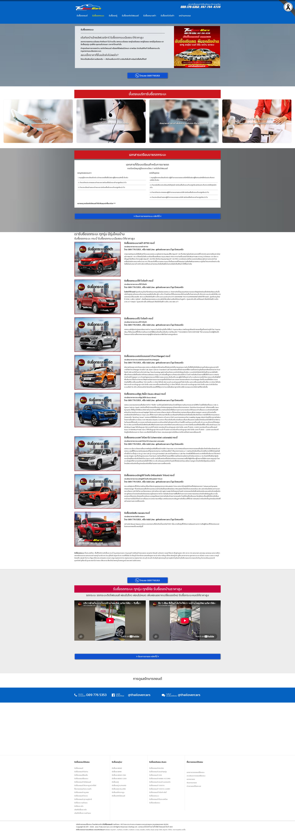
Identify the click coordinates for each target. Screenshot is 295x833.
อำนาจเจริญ (205, 558)
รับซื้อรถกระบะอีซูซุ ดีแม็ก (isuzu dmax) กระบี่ (145, 394)
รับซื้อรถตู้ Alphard (119, 785)
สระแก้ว (150, 558)
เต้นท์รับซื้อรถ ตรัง (80, 809)
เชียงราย (104, 560)
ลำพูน (91, 558)
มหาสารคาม (185, 555)
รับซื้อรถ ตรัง (78, 806)
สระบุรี (144, 558)
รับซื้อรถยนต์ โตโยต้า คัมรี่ (158, 792)
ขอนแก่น (149, 553)
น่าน (106, 555)
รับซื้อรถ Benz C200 (119, 778)
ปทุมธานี (116, 555)
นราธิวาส (102, 555)
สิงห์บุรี (155, 558)
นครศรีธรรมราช (79, 555)
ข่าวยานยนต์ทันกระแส (194, 786)
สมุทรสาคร (138, 558)
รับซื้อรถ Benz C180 (119, 775)
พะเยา (156, 555)
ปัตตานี (138, 555)
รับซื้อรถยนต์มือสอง (81, 778)
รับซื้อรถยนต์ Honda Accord (159, 778)
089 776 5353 (134, 249)
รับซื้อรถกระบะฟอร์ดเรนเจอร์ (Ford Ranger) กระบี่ (147, 356)
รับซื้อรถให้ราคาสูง (118, 792)
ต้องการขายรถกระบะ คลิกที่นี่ (147, 216)
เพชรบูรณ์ (122, 560)
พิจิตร (169, 555)
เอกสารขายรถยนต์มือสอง (195, 772)
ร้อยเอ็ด (77, 558)
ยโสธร (202, 555)
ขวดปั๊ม (183, 830)
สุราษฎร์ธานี (170, 558)
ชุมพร (180, 553)
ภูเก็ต (179, 555)
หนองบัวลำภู (196, 558)
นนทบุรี (96, 555)
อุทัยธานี (83, 560)
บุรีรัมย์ (110, 555)
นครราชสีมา (216, 553)
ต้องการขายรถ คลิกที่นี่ (147, 656)
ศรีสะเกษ (97, 558)
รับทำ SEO (169, 827)
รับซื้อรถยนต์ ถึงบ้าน (81, 771)
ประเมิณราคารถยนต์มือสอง (196, 776)
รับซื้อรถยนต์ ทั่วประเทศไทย (158, 799)
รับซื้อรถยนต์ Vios (155, 775)
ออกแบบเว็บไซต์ (143, 827)
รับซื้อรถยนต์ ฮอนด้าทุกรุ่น (158, 771)
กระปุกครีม (178, 830)
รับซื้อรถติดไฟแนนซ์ (130, 15)
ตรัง (183, 553)
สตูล (113, 558)
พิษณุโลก (174, 555)
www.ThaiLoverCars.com (104, 827)
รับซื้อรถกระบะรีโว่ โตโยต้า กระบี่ (138, 318)
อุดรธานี (212, 558)
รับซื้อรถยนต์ (82, 15)
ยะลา (197, 555)
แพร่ (130, 560)
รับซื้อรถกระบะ (98, 15)
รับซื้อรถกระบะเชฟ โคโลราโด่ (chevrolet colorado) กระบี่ (150, 437)
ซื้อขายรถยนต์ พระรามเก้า (82, 789)
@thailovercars (163, 249)
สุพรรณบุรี (162, 558)
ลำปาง (87, 558)
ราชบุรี (216, 555)
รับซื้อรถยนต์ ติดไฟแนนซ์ (82, 782)
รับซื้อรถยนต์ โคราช (81, 796)
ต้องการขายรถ (192, 783)
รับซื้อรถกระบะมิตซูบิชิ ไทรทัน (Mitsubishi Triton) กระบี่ (149, 475)
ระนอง (207, 555)
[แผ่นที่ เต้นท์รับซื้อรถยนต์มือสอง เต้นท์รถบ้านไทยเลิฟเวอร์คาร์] (147, 728)
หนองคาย (188, 558)
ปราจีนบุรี (133, 555)
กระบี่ (111, 553)
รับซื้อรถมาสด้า (149, 15)
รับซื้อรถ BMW (117, 771)
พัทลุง (164, 555)
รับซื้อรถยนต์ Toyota (157, 785)
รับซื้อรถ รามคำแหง (80, 803)
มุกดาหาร (193, 555)
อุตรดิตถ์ (77, 560)
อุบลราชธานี (91, 560)
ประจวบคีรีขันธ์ (124, 555)
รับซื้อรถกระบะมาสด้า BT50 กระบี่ (139, 243)
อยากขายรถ (191, 779)
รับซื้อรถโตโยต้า (167, 15)
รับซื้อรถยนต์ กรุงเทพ (81, 792)
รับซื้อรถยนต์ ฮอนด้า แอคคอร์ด (159, 782)
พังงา (160, 555)
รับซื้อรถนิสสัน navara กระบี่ (137, 513)
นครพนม (208, 553)
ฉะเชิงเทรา (161, 553)
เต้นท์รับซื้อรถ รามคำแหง (82, 813)
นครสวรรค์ (89, 555)
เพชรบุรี (116, 560)
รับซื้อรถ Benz (117, 768)
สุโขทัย (182, 558)
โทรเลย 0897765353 (149, 75)
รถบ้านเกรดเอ (185, 15)
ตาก (191, 553)
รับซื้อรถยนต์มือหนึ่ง (81, 775)
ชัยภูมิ (176, 553)
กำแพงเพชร (142, 553)
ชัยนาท (171, 553)
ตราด (187, 553)
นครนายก (196, 553)
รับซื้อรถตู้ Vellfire (119, 789)
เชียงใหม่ (110, 560)
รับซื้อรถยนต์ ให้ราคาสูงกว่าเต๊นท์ (85, 785)
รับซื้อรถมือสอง (154, 803)
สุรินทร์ (177, 558)
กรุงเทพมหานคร (119, 553)
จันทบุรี (154, 553)
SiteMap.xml (132, 827)
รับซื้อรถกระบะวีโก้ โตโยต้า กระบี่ (138, 280)
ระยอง (211, 555)
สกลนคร (103, 558)
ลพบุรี (82, 558)
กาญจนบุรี (128, 553)
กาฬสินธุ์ (135, 553)
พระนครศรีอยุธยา (147, 555)
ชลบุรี (167, 553)
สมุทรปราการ (119, 558)
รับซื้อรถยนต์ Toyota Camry (159, 789)
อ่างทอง (98, 560)
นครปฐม (202, 553)
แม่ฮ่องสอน (137, 560)
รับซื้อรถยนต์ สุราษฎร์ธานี (83, 799)
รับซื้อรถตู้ (113, 15)
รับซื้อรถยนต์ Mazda (156, 768)
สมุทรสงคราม (129, 558)
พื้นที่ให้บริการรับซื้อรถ (102, 553)
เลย (127, 560)
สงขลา (108, 558)
